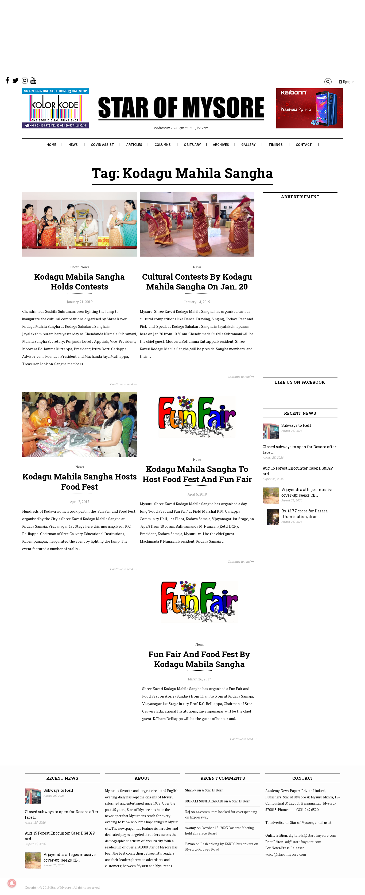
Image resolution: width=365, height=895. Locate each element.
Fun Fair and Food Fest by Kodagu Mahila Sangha (199, 659)
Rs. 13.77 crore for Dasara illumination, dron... (304, 513)
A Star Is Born (212, 790)
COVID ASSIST (102, 144)
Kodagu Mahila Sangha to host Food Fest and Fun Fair (197, 474)
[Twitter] (15, 81)
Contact (304, 144)
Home (51, 144)
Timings (276, 144)
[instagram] (25, 81)
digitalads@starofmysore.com (312, 835)
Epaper (348, 81)
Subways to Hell (296, 425)
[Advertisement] (160, 37)
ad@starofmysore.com (303, 841)
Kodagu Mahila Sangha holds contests (79, 281)
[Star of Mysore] (169, 114)
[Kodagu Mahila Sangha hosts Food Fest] (79, 455)
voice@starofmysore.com (285, 854)
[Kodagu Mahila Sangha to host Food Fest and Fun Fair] (197, 447)
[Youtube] (33, 81)
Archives (221, 144)
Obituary (192, 144)
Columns (162, 144)
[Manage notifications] (11, 883)
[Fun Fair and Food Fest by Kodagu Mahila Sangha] (199, 632)
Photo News (79, 267)
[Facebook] (7, 81)
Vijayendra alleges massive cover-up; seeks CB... (307, 492)
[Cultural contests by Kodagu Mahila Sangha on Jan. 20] (197, 255)
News (73, 144)
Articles (134, 144)
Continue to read (122, 384)
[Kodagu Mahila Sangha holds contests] (79, 255)
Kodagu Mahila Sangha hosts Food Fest (79, 481)
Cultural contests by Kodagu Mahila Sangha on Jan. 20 (197, 281)
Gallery (248, 144)
